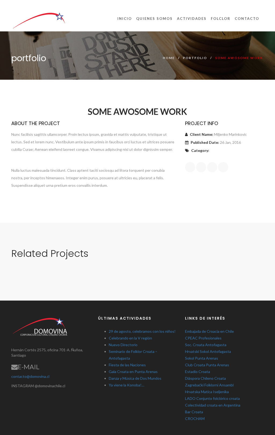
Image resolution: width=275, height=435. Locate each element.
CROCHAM (195, 418)
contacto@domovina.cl (30, 376)
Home (169, 58)
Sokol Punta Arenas (201, 358)
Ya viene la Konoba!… (126, 385)
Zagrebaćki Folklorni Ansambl (209, 385)
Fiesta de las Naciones (127, 365)
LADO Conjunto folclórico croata (212, 398)
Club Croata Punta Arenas (207, 365)
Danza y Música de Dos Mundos (135, 378)
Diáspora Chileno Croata (205, 378)
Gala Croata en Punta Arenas (133, 371)
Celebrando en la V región (130, 338)
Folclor (220, 18)
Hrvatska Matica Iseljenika (207, 391)
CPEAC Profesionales (203, 338)
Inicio (124, 18)
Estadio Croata (197, 371)
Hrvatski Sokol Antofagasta (208, 351)
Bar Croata (194, 412)
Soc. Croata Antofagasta (205, 344)
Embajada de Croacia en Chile (209, 331)
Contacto (247, 18)
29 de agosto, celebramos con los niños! (142, 331)
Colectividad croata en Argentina (212, 405)
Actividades (192, 18)
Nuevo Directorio (123, 344)
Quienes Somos (154, 18)
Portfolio (195, 58)
